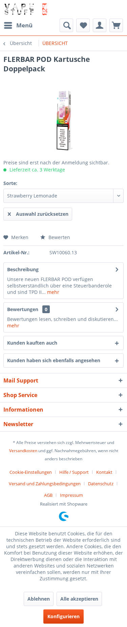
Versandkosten (23, 451)
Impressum (71, 495)
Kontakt (104, 472)
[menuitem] (18, 25)
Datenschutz (100, 484)
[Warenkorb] (116, 25)
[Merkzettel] (83, 25)
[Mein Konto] (99, 25)
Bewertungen (22, 309)
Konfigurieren (63, 616)
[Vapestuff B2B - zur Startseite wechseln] (25, 9)
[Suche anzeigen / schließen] (66, 25)
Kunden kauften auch (32, 343)
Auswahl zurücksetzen (42, 214)
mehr (52, 292)
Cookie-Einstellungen (30, 472)
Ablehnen (38, 599)
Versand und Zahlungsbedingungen (45, 484)
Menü (24, 25)
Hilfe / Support (74, 472)
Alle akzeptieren (79, 599)
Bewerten (58, 237)
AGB (48, 495)
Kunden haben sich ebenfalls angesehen (53, 360)
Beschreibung (23, 269)
